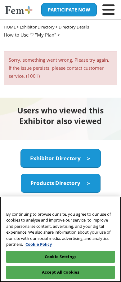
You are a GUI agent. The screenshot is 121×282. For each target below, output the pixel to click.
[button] (69, 10)
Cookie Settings (60, 256)
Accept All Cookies (60, 272)
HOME (10, 27)
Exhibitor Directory (37, 27)
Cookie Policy (38, 244)
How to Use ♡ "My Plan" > (32, 35)
